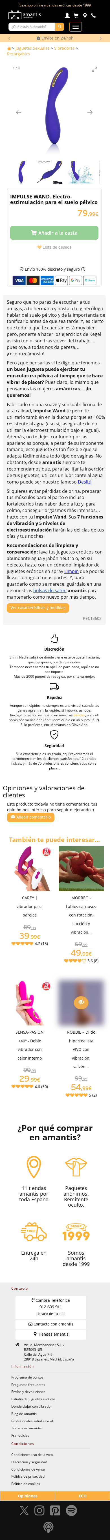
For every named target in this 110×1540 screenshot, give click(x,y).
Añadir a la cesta (57, 233)
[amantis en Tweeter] (25, 1512)
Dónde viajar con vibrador (31, 1406)
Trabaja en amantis (26, 1428)
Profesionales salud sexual (32, 1421)
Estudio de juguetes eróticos (33, 1399)
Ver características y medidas (37, 608)
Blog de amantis (24, 1413)
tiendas (79, 715)
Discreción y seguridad (29, 1462)
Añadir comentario (33, 817)
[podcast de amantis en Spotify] (48, 1529)
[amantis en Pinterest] (55, 1512)
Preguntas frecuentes (28, 1384)
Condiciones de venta (28, 1469)
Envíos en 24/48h (57, 38)
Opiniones (28, 1496)
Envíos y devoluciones (28, 1391)
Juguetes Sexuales (33, 48)
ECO (83, 1496)
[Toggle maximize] (94, 69)
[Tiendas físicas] (84, 16)
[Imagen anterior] (19, 112)
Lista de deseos (56, 248)
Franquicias (20, 1435)
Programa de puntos (27, 1377)
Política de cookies (25, 1483)
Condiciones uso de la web (32, 1454)
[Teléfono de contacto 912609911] (93, 16)
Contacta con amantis (52, 1324)
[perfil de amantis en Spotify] (71, 1512)
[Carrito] (76, 16)
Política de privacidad (28, 1476)
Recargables (18, 53)
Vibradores (64, 48)
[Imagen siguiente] (90, 112)
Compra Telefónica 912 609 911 (52, 1307)
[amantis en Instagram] (39, 1512)
